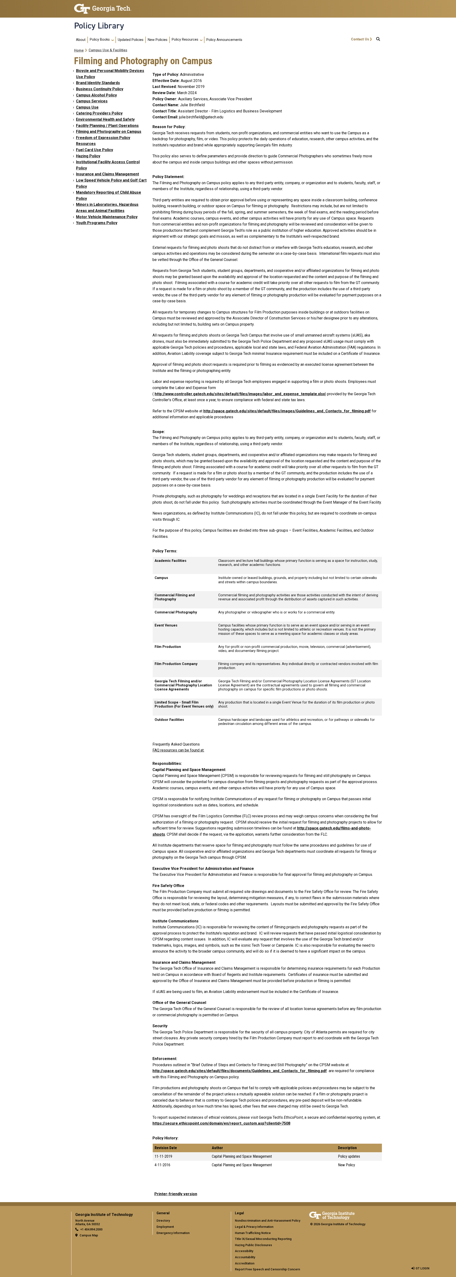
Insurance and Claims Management (107, 174)
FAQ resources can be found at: (178, 750)
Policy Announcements (224, 40)
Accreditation (244, 1263)
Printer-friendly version (175, 1194)
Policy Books (100, 40)
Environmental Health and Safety (105, 119)
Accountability (245, 1257)
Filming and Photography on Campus (108, 131)
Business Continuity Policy (99, 89)
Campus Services (92, 101)
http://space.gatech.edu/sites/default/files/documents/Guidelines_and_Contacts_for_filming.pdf (239, 1071)
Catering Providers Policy (99, 113)
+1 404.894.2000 (91, 1229)
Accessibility (244, 1251)
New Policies (157, 40)
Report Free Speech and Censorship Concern (267, 1269)
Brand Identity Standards (98, 83)
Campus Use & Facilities (108, 50)
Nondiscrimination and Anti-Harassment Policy (267, 1220)
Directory (163, 1220)
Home (79, 50)
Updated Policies (130, 40)
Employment (165, 1227)
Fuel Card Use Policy (94, 150)
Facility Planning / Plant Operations (107, 125)
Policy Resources (185, 40)
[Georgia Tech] (332, 1215)
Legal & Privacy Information (254, 1227)
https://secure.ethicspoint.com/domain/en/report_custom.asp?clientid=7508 (221, 1123)
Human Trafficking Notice (253, 1233)
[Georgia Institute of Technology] (102, 7)
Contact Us (360, 39)
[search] (378, 40)
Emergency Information (173, 1233)
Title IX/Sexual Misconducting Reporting (263, 1239)
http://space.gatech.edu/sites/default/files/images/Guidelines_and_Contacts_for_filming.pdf (287, 411)
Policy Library (99, 25)
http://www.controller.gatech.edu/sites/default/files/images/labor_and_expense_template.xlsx (240, 394)
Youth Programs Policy (96, 223)
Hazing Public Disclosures (253, 1245)
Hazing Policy (88, 156)
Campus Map (89, 1235)
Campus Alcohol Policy (96, 95)
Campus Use (87, 107)
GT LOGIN (422, 1268)
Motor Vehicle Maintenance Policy (107, 217)
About (81, 40)
